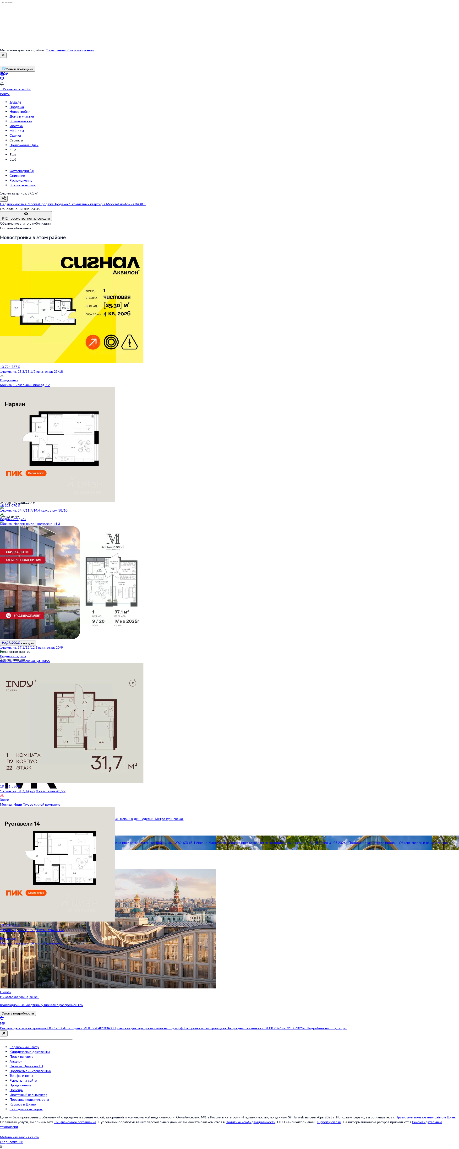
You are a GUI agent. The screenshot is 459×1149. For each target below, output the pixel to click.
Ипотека (16, 126)
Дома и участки (22, 116)
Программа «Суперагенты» (30, 1070)
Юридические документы (30, 1051)
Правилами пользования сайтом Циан (425, 1117)
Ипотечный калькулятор (28, 1094)
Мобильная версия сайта (19, 1137)
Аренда (15, 102)
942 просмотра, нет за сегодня (26, 218)
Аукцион (16, 1061)
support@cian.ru (329, 1122)
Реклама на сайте (23, 1080)
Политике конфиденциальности (250, 1122)
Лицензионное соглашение (75, 1122)
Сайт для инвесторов (26, 1109)
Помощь (16, 1090)
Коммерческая (21, 121)
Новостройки (20, 111)
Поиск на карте (21, 1056)
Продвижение (20, 1085)
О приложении (11, 1141)
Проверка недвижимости (29, 1099)
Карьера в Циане (23, 1104)
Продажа (17, 106)
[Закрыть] (3, 55)
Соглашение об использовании (70, 50)
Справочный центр (24, 1047)
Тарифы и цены (21, 1075)
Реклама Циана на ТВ (26, 1066)
